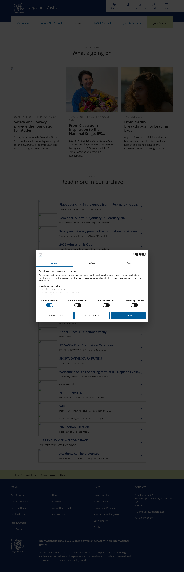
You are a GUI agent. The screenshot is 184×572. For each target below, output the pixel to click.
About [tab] (129, 263)
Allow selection (92, 315)
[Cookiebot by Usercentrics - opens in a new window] (135, 254)
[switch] (77, 305)
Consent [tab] (54, 263)
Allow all (128, 315)
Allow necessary (56, 315)
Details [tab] (92, 263)
